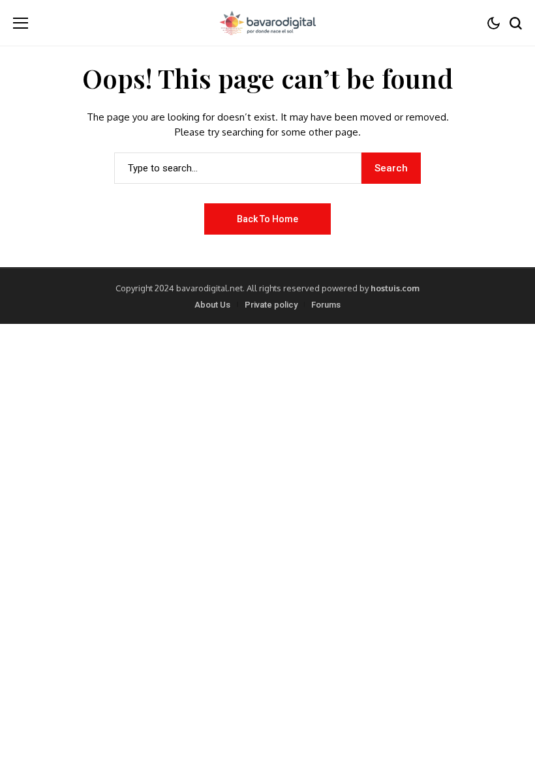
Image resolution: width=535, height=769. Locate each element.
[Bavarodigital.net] (267, 22)
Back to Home (267, 219)
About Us (212, 305)
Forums (326, 305)
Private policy (271, 305)
